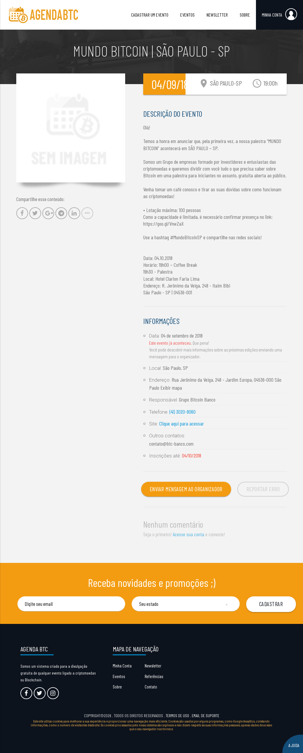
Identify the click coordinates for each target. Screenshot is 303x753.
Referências (154, 676)
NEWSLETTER (217, 14)
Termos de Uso (177, 715)
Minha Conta (122, 665)
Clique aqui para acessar (181, 423)
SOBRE (245, 14)
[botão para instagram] (53, 693)
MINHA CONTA (272, 14)
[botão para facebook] (26, 693)
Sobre (117, 686)
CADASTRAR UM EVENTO (149, 14)
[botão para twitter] (40, 693)
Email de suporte (205, 715)
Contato (151, 686)
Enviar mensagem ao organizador (186, 489)
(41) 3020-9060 (183, 411)
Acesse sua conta (188, 534)
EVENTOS (187, 14)
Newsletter (153, 665)
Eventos (119, 676)
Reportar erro (263, 489)
